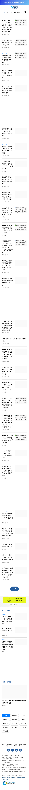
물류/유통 (14, 719)
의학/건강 (5, 723)
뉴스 (3, 12)
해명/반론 (5, 731)
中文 (16, 775)
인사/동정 (14, 727)
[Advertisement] (14, 113)
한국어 (3, 775)
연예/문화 (5, 727)
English (8, 775)
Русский (20, 775)
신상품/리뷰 (23, 727)
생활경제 (14, 723)
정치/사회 (23, 723)
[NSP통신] (14, 7)
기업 (6, 715)
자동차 (23, 719)
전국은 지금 (9, 12)
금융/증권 (14, 715)
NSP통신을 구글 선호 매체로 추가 (11, 2)
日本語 (12, 775)
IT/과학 (23, 715)
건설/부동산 (6, 719)
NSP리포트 (17, 12)
